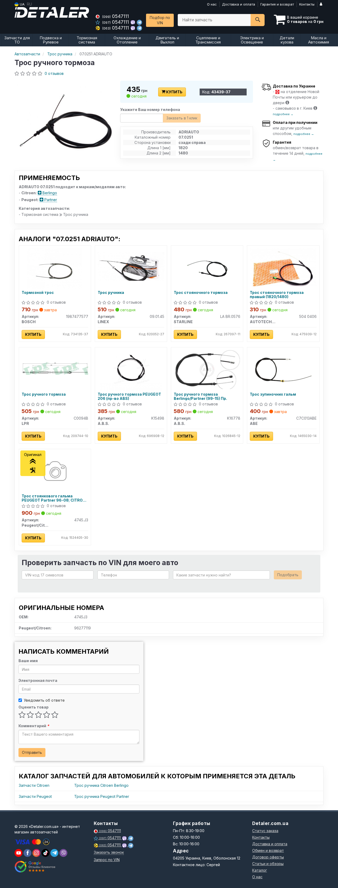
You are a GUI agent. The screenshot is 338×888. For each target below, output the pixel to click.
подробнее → (283, 114)
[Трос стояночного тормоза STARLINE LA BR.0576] (207, 268)
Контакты (306, 4)
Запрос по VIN (107, 859)
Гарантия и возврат (277, 4)
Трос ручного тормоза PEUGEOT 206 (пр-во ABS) (129, 396)
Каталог (259, 870)
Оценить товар (33, 707)
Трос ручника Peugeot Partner (101, 796)
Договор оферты (268, 857)
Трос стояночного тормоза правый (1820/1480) (277, 294)
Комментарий (33, 726)
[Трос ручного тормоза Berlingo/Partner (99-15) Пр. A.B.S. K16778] (207, 369)
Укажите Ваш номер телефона (150, 109)
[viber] (27, 853)
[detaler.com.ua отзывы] (35, 866)
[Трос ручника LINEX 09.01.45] (131, 266)
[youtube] (18, 853)
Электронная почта (37, 680)
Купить (173, 92)
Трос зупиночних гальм (273, 394)
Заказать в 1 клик (181, 118)
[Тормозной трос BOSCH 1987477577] (54, 268)
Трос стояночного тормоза (201, 292)
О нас (212, 4)
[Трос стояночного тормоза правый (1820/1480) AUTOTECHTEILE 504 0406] (283, 267)
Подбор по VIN (160, 20)
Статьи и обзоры (268, 863)
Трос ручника (111, 292)
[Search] (258, 20)
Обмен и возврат (268, 850)
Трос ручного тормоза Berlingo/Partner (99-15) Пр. (200, 396)
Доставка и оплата (238, 4)
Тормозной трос (38, 292)
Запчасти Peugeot (35, 796)
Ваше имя (28, 660)
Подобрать (287, 574)
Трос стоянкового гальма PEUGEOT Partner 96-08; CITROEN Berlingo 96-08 (55, 498)
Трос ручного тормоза (44, 394)
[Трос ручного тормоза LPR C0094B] (55, 368)
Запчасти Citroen (34, 785)
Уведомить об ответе (44, 700)
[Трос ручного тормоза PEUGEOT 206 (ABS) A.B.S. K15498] (131, 370)
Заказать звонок (109, 852)
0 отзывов (54, 73)
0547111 (115, 16)
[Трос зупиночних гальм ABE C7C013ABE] (283, 370)
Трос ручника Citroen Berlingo (101, 785)
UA (22, 4)
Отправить (32, 752)
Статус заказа (265, 830)
